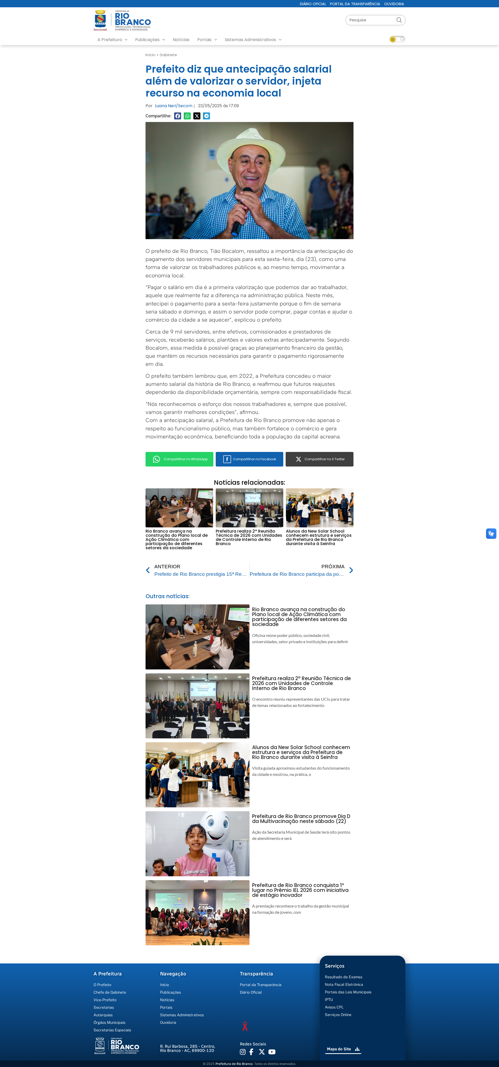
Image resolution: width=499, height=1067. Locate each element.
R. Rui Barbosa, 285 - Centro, (187, 1048)
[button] (177, 115)
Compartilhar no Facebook (254, 459)
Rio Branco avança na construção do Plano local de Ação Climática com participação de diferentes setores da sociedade (177, 539)
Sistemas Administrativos (250, 40)
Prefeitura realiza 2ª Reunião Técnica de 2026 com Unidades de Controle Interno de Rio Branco (249, 537)
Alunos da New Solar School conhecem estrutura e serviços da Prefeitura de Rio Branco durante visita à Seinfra (319, 537)
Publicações (147, 40)
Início (150, 54)
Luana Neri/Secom (173, 106)
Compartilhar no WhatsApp (186, 459)
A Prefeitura (109, 40)
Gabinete (168, 54)
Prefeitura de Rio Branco (234, 1064)
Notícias (181, 40)
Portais (204, 40)
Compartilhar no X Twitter (325, 459)
